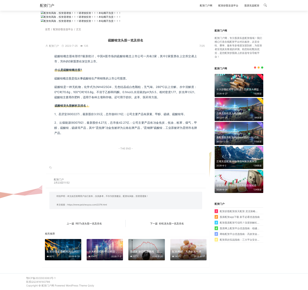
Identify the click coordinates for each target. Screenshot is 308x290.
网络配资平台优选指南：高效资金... (239, 234)
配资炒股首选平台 (63, 29)
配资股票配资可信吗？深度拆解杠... (239, 222)
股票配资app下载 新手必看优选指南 (240, 217)
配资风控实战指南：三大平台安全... (239, 239)
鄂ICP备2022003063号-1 (41, 278)
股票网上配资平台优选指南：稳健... (239, 228)
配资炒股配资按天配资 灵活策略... (239, 211)
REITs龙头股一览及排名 (89, 223)
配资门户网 (48, 285)
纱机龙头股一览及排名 (171, 223)
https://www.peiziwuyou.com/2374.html (87, 204)
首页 (47, 29)
